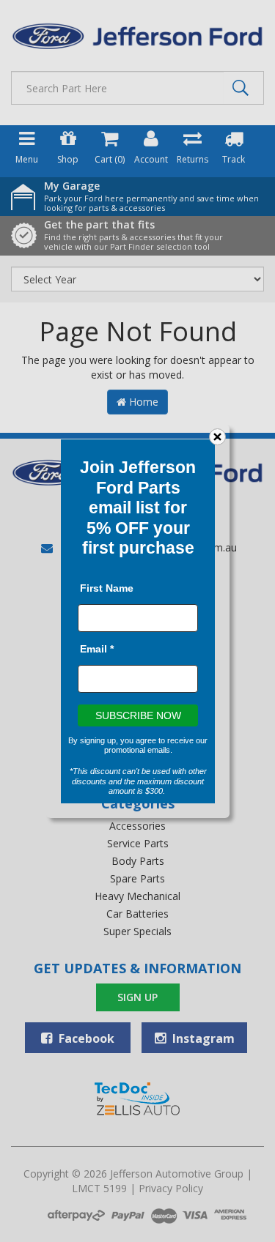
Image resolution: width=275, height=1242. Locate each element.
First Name (106, 587)
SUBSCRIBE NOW (137, 715)
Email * (97, 648)
